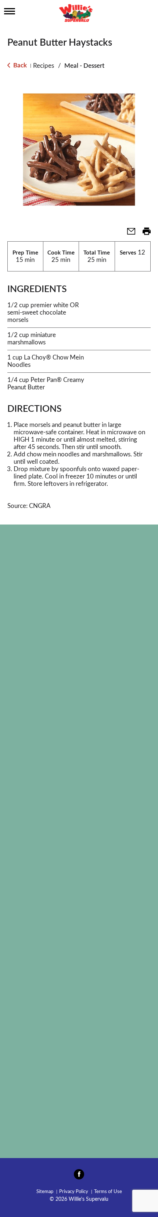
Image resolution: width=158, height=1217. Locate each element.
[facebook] (79, 1176)
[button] (128, 234)
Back (19, 65)
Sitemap (44, 1191)
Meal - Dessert (84, 66)
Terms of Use (108, 1191)
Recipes (43, 66)
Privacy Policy (73, 1191)
